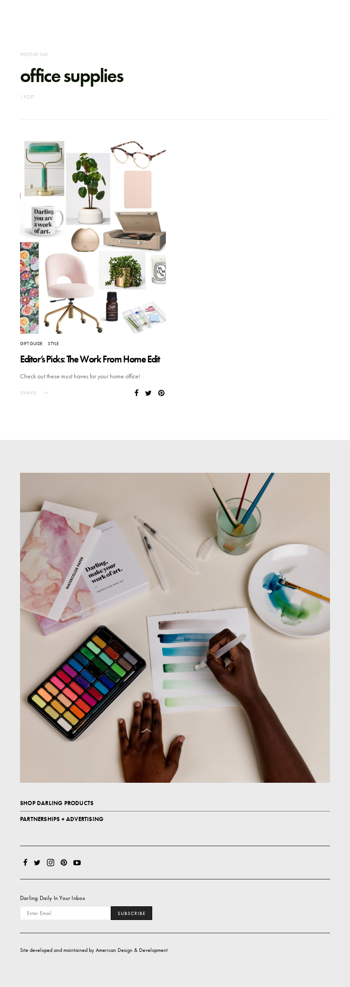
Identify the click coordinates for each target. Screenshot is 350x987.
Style (53, 343)
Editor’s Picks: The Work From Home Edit (90, 359)
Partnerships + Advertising (61, 819)
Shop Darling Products (56, 803)
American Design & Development (132, 950)
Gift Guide (31, 343)
